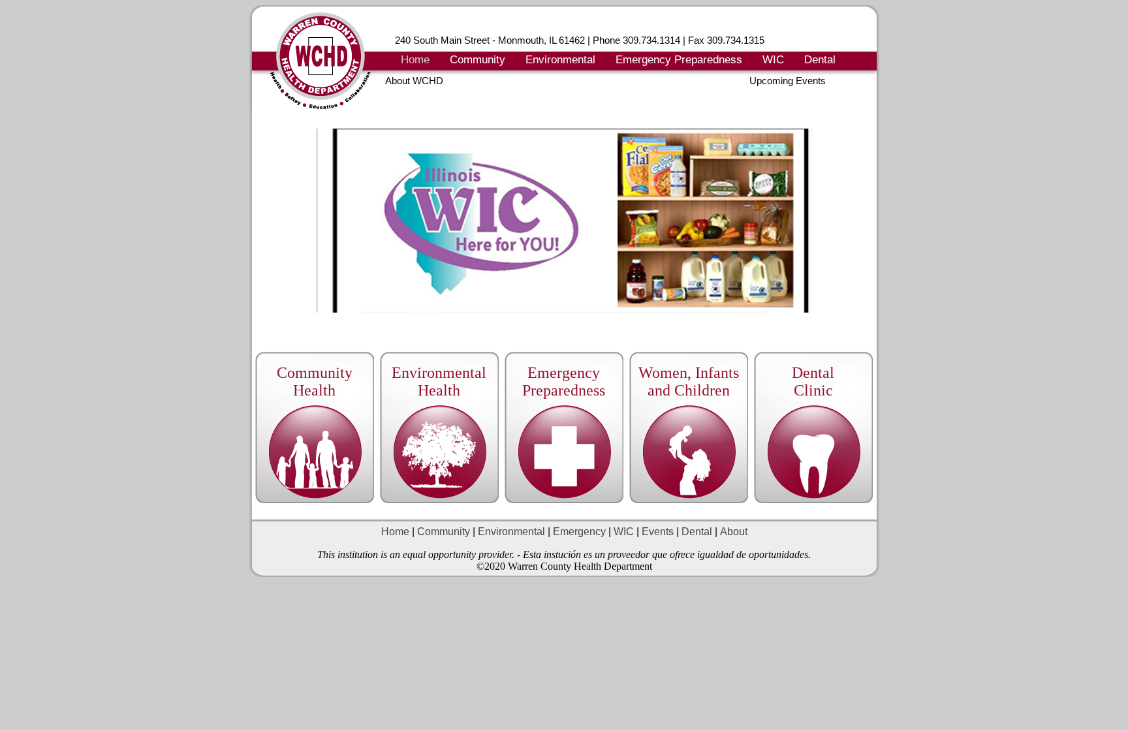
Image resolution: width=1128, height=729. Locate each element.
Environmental (560, 60)
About (733, 531)
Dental (820, 60)
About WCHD (414, 80)
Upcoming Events (787, 80)
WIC (773, 60)
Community (477, 60)
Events (656, 531)
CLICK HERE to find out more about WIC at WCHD (843, 318)
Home (415, 60)
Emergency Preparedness (679, 60)
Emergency (579, 531)
